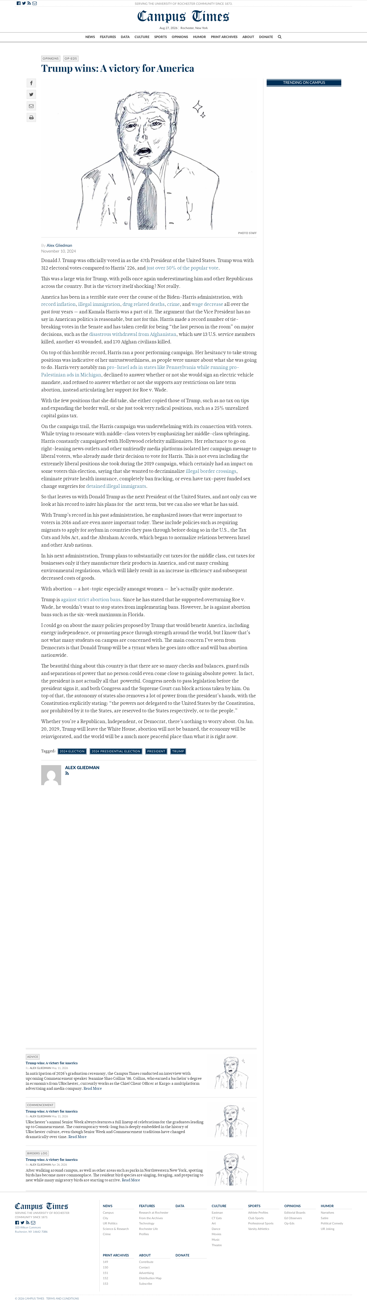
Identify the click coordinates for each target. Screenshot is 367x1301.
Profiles (144, 1234)
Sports (160, 37)
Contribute (146, 1261)
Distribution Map (150, 1278)
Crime (107, 1234)
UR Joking (327, 1228)
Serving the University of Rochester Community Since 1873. (183, 3)
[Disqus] (141, 854)
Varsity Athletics (258, 1228)
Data (125, 37)
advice (32, 1056)
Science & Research (116, 1228)
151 (105, 1272)
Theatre (217, 1245)
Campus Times (184, 16)
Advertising (146, 1272)
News (90, 37)
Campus (108, 1212)
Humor (199, 37)
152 (105, 1278)
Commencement (40, 1105)
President (156, 751)
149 (105, 1261)
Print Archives (224, 37)
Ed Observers (293, 1218)
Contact (144, 1267)
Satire (324, 1218)
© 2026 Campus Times (29, 1298)
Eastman (217, 1212)
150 (105, 1267)
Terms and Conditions (62, 1298)
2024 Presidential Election (116, 751)
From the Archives (151, 1218)
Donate (266, 37)
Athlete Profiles (258, 1212)
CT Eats (217, 1218)
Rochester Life (148, 1228)
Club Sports (256, 1218)
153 (105, 1283)
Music (216, 1239)
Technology (146, 1223)
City (105, 1218)
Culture (142, 37)
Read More (93, 1089)
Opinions (180, 37)
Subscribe (145, 1283)
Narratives (327, 1212)
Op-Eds (71, 58)
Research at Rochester (153, 1212)
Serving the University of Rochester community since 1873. (42, 1215)
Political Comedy (332, 1223)
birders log (37, 1153)
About (248, 37)
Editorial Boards (294, 1212)
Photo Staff (247, 233)
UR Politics (110, 1223)
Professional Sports (260, 1223)
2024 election (72, 751)
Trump (178, 751)
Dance (216, 1228)
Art (214, 1223)
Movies (216, 1234)
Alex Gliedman (59, 246)
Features (108, 37)
